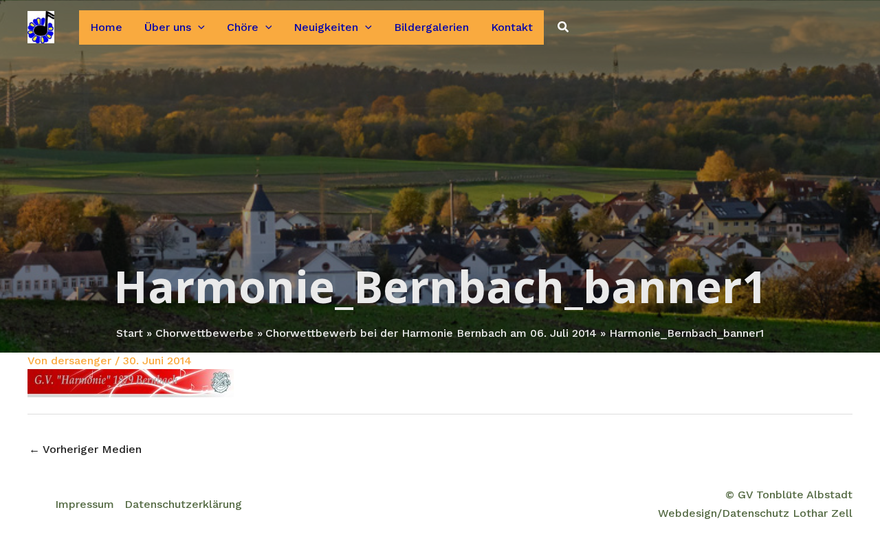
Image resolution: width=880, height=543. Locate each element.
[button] (198, 27)
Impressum (84, 504)
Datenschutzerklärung (183, 504)
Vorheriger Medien (85, 449)
